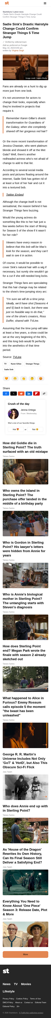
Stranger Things (32, 364)
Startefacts (7, 12)
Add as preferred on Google (15, 45)
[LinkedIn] (29, 394)
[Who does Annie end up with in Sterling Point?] (25, 823)
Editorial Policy (9, 1006)
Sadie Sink (8, 369)
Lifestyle (9, 991)
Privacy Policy (8, 999)
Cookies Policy (22, 999)
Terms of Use (35, 999)
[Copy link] (44, 394)
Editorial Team (40, 1002)
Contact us (28, 1002)
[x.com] (13, 394)
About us (18, 1002)
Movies (26, 984)
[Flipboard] (36, 394)
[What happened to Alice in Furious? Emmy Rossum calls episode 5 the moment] (25, 722)
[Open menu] (45, 3)
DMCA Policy (8, 1002)
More (25, 954)
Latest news (18, 12)
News (6, 984)
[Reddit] (21, 394)
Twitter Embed (15, 194)
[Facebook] (6, 394)
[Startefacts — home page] (7, 3)
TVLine (17, 356)
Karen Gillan (16, 364)
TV (5, 364)
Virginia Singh (18, 50)
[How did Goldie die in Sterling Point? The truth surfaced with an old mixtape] (25, 462)
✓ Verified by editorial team (15, 42)
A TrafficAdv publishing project (31, 1013)
